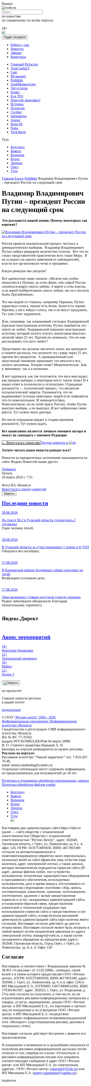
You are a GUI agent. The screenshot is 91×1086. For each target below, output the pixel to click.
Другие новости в (55, 443)
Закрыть (9, 493)
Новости (17, 49)
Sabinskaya (19, 116)
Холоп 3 (8, 672)
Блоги (19, 178)
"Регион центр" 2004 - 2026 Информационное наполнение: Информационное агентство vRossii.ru (39, 721)
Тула (14, 171)
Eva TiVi (17, 96)
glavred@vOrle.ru (64, 1069)
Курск (15, 159)
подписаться (11, 710)
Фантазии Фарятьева (17, 648)
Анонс (16, 120)
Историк (17, 104)
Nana (14, 128)
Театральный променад (19, 656)
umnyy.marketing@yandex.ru (54, 1073)
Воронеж (17, 155)
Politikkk (17, 80)
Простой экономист (25, 100)
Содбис (16, 112)
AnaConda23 (20, 68)
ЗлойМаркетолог (23, 84)
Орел (14, 167)
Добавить (9, 469)
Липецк (16, 163)
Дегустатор (19, 88)
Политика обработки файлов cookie (28, 784)
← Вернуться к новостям (21, 443)
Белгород (18, 147)
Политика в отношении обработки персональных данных (45, 780)
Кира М (16, 124)
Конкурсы (18, 57)
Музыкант (18, 76)
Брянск (16, 151)
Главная (8, 178)
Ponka (15, 92)
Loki (14, 72)
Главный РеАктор (24, 64)
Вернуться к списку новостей (24, 489)
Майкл (7, 664)
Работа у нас (20, 45)
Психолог (18, 108)
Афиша (16, 53)
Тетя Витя (18, 132)
